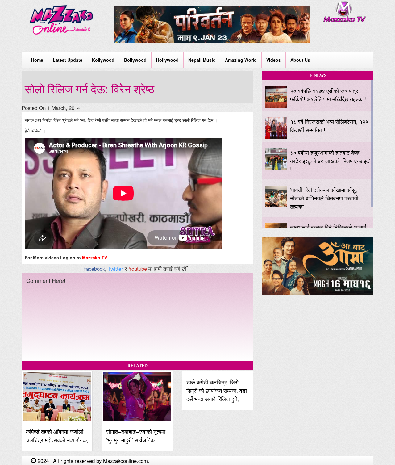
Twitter (115, 268)
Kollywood (103, 60)
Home (37, 60)
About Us (300, 60)
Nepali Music (201, 60)
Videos (273, 60)
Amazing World (241, 60)
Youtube (137, 268)
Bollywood (135, 60)
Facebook (94, 268)
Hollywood (167, 60)
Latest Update (67, 60)
